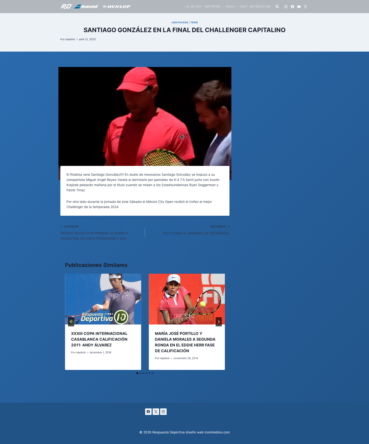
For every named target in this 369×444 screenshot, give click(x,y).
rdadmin (70, 39)
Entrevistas (260, 6)
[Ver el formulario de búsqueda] (277, 6)
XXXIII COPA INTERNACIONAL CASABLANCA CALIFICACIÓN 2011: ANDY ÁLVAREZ (99, 339)
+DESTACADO (179, 22)
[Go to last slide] (71, 321)
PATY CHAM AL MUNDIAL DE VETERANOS (196, 230)
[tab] (137, 373)
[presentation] (103, 299)
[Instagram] (286, 6)
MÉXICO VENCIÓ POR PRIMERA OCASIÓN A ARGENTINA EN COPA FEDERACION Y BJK (94, 232)
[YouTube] (299, 6)
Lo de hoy (193, 6)
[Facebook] (292, 6)
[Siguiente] (219, 321)
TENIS (194, 22)
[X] (305, 6)
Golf (243, 6)
